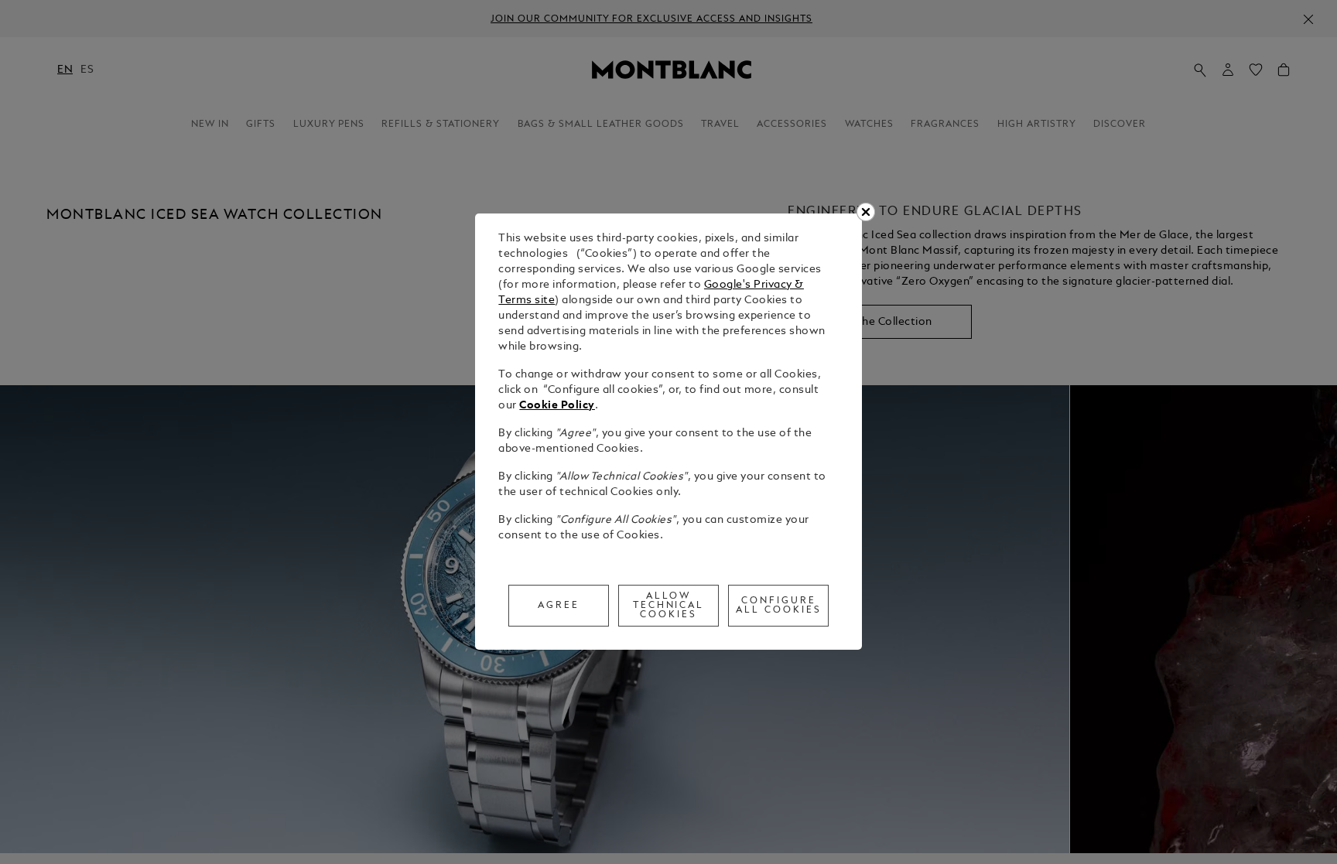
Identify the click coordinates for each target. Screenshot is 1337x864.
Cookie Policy (557, 406)
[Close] (866, 212)
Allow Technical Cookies (669, 606)
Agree (559, 605)
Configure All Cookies (779, 605)
